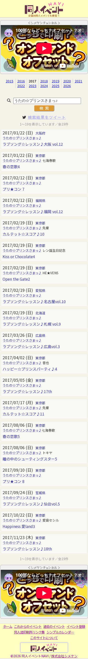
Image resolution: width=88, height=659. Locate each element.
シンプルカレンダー (60, 632)
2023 (32, 85)
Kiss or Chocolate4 (19, 256)
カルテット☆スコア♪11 (23, 414)
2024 (44, 85)
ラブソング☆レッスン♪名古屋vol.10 (34, 301)
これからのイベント (28, 626)
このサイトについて (44, 637)
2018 (44, 81)
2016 (21, 81)
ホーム (7, 626)
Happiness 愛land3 (19, 526)
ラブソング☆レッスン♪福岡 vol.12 (33, 211)
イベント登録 (76, 626)
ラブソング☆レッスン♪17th (27, 391)
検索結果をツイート (47, 117)
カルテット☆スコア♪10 (23, 234)
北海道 (40, 313)
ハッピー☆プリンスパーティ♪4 (30, 369)
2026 (67, 85)
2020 (67, 81)
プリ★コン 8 (13, 481)
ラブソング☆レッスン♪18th (27, 549)
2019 (55, 81)
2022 (21, 85)
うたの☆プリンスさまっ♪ (22, 138)
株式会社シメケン (64, 656)
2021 (78, 81)
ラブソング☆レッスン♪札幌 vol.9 (32, 324)
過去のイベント (54, 626)
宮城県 (40, 492)
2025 (55, 85)
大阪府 (40, 133)
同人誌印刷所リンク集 (29, 632)
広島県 (40, 335)
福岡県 (40, 200)
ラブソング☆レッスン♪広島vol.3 (31, 346)
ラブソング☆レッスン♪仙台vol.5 (31, 504)
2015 (9, 81)
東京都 (40, 155)
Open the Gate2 (16, 279)
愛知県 (40, 290)
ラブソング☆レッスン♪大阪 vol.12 (33, 144)
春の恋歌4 (11, 166)
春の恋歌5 (11, 436)
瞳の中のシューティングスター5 (30, 459)
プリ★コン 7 (13, 189)
